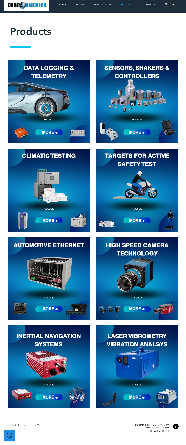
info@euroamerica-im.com (157, 427)
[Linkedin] (176, 426)
